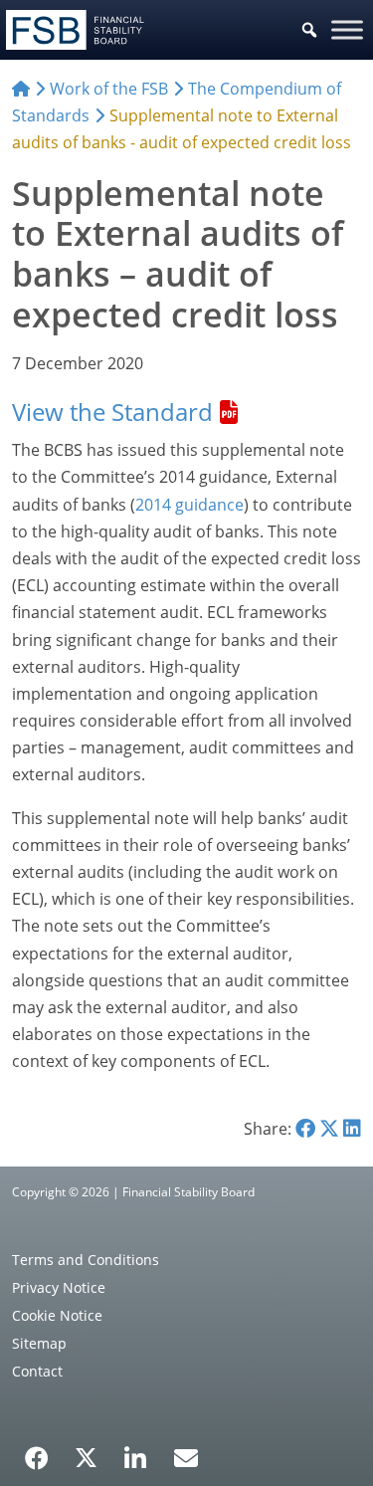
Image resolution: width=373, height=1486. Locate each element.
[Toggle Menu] (347, 29)
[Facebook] (37, 1451)
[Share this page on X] (329, 1129)
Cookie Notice (57, 1315)
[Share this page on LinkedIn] (352, 1129)
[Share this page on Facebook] (305, 1129)
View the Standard (112, 411)
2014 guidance (189, 505)
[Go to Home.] (21, 89)
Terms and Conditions (85, 1259)
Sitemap (39, 1343)
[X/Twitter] (86, 1456)
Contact (37, 1371)
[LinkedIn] (135, 1451)
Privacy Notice (58, 1287)
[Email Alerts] (186, 1456)
